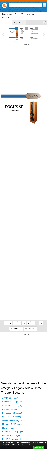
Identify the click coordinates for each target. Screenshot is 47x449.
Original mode (19, 23)
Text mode (6, 23)
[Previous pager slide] (3, 34)
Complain (31, 328)
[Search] (44, 5)
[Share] (44, 22)
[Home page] (4, 5)
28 (41, 323)
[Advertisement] (23, 67)
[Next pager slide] (44, 34)
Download (17, 328)
